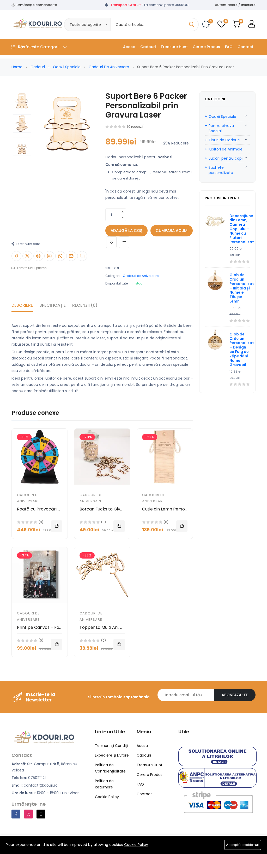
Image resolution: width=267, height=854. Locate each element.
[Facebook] (15, 814)
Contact (245, 46)
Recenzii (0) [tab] (85, 305)
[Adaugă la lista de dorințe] (111, 242)
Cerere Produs (206, 46)
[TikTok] (41, 814)
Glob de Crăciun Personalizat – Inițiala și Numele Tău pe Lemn (241, 288)
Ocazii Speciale (67, 66)
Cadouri (148, 46)
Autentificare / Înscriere (235, 4)
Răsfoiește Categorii (38, 47)
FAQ (229, 46)
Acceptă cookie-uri (242, 844)
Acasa (129, 46)
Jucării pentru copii (226, 158)
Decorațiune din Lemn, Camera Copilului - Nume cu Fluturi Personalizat (241, 229)
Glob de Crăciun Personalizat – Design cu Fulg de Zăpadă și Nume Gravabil (241, 350)
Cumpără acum (171, 230)
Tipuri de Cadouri (224, 140)
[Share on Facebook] (16, 256)
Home (16, 66)
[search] (192, 24)
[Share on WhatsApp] (60, 256)
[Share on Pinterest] (38, 256)
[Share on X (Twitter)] (27, 256)
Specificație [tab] (52, 305)
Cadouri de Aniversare (109, 66)
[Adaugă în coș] (56, 526)
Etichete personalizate (221, 170)
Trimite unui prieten (31, 268)
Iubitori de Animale (225, 149)
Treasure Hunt (174, 46)
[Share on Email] (71, 256)
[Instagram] (28, 814)
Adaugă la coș (126, 230)
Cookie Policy (136, 844)
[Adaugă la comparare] (124, 242)
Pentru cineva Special (221, 128)
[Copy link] (82, 256)
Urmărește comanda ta (36, 4)
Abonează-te (235, 695)
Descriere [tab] (22, 305)
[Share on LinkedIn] (49, 256)
